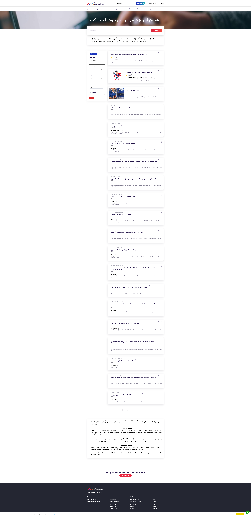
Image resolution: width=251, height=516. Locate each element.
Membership (113, 499)
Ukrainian (155, 508)
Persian (154, 510)
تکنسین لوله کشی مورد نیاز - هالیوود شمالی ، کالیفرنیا (126, 323)
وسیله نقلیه (149, 9)
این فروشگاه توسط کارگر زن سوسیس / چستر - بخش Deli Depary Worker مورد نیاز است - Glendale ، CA (133, 268)
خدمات (107, 9)
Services (132, 508)
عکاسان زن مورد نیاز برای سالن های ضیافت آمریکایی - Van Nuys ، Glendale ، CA (134, 161)
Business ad (113, 506)
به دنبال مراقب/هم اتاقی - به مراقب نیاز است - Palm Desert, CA (129, 54)
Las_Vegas (93, 60)
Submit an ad (125, 475)
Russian (154, 501)
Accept (240, 514)
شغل (117, 9)
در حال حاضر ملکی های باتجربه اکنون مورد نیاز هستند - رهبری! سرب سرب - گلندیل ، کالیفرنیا (134, 304)
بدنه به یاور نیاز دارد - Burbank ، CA (121, 395)
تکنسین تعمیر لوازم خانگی (133, 90)
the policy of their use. (57, 513)
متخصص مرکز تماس (117, 126)
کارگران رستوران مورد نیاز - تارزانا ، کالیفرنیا (123, 361)
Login (150, 3)
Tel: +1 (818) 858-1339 (92, 499)
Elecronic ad (113, 504)
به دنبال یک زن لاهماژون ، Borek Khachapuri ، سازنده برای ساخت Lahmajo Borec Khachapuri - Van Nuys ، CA (132, 342)
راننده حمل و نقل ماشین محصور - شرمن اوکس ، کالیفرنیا (127, 232)
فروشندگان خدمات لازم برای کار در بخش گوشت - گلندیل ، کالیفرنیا (129, 287)
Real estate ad (113, 508)
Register (154, 3)
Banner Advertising (114, 501)
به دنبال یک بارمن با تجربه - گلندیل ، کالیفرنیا (123, 250)
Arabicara (155, 504)
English (154, 499)
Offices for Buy (133, 503)
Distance (93, 53)
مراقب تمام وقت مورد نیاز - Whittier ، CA (123, 214)
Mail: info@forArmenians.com (93, 501)
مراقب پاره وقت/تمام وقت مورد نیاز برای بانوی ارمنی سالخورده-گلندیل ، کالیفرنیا (133, 377)
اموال (128, 9)
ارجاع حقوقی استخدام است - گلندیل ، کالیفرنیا (124, 143)
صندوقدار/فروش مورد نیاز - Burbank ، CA (123, 196)
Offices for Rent (133, 504)
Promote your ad (114, 503)
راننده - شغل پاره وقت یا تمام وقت (120, 108)
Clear (92, 98)
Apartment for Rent (134, 499)
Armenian (155, 503)
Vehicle (131, 510)
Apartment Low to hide (135, 501)
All (91, 69)
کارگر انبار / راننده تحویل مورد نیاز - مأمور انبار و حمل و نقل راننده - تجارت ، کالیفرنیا (134, 179)
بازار (138, 9)
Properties (132, 506)
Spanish (154, 506)
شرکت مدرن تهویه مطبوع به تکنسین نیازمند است (139, 72)
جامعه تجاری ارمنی (92, 9)
